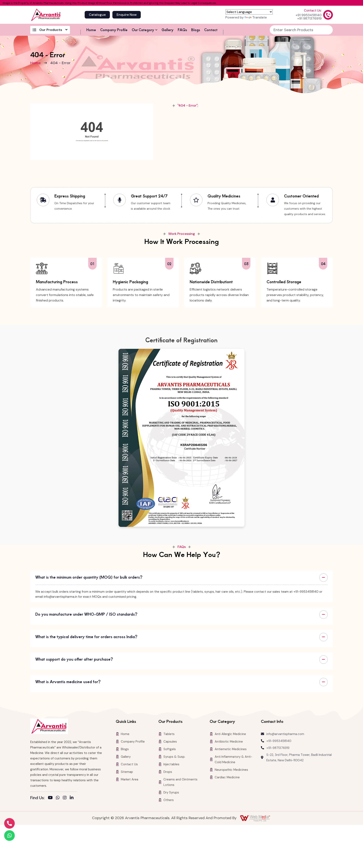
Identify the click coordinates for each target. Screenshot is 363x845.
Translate (259, 17)
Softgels (169, 749)
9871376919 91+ (309, 18)
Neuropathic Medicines (231, 770)
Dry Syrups (171, 792)
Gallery (168, 29)
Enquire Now (127, 14)
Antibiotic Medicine (229, 741)
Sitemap (127, 772)
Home (91, 29)
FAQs (182, 29)
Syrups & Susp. (174, 757)
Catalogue (97, 14)
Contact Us (129, 764)
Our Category (143, 29)
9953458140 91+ (309, 15)
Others (168, 800)
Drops (167, 772)
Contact (210, 29)
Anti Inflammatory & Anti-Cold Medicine (233, 759)
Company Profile (114, 29)
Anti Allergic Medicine (230, 734)
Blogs (195, 29)
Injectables (171, 764)
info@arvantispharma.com (285, 734)
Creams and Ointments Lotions (180, 782)
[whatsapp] (58, 797)
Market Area (129, 779)
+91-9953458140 (278, 741)
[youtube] (50, 797)
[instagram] (65, 797)
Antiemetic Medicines (231, 749)
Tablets (169, 734)
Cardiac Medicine (227, 777)
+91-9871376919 (277, 748)
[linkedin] (72, 797)
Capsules (170, 741)
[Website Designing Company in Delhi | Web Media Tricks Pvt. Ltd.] (255, 818)
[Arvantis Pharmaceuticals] (46, 14)
